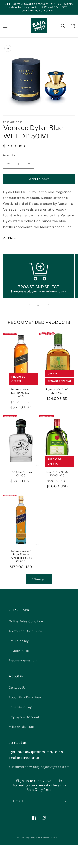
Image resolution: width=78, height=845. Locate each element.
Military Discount (21, 727)
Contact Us (17, 688)
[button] (5, 26)
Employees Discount (24, 717)
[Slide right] (48, 305)
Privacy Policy (19, 651)
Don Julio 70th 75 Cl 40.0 (21, 473)
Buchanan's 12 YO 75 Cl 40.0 (57, 391)
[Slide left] (29, 305)
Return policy (19, 641)
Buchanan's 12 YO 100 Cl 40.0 (57, 473)
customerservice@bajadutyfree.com (39, 767)
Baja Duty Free (33, 837)
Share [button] (12, 238)
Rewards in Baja (21, 707)
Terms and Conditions (25, 631)
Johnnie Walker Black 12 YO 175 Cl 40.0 (21, 393)
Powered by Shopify (51, 837)
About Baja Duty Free (25, 697)
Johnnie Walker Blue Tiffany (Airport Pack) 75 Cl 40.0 (21, 556)
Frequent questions (23, 660)
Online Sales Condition (26, 621)
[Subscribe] (64, 801)
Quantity (9, 155)
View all (39, 579)
